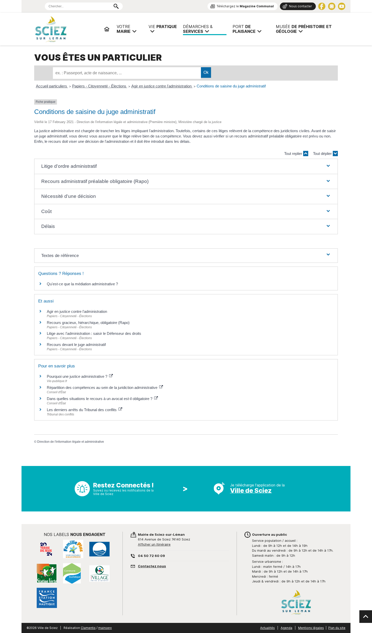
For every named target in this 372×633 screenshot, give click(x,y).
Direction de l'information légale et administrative (70, 441)
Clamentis (88, 628)
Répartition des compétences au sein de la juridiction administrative (102, 387)
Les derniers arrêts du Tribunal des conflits (82, 410)
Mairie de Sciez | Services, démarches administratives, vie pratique (67, 29)
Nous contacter (300, 6)
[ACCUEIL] (107, 29)
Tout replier (293, 153)
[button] (186, 166)
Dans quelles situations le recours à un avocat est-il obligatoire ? (100, 398)
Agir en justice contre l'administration (162, 86)
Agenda (286, 628)
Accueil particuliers (52, 86)
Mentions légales (311, 628)
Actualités (267, 628)
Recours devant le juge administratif (76, 344)
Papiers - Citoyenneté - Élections (99, 86)
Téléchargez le (245, 6)
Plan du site (336, 628)
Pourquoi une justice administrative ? (77, 376)
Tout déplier (323, 153)
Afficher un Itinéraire (154, 544)
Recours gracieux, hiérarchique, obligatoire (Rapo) (88, 322)
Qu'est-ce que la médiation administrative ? (82, 284)
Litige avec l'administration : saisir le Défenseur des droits (94, 333)
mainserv (105, 628)
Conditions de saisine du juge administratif (231, 86)
